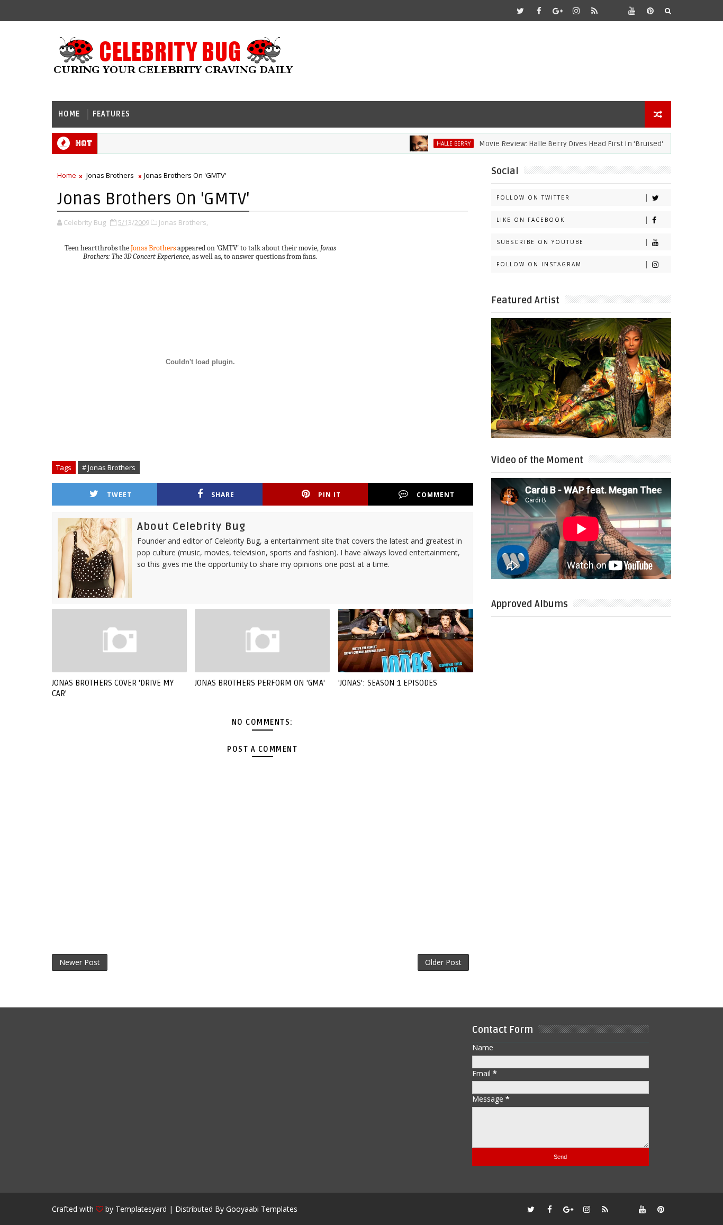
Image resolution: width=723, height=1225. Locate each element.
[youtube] (631, 11)
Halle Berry (435, 143)
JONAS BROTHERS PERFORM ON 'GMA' (260, 683)
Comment (436, 494)
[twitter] (520, 11)
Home (69, 114)
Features (111, 114)
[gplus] (557, 11)
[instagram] (576, 11)
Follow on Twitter (533, 197)
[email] (613, 11)
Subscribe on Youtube (540, 242)
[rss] (594, 11)
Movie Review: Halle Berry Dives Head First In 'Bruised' (552, 143)
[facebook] (539, 11)
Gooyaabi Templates (261, 1209)
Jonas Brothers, (183, 222)
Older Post (443, 962)
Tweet (119, 494)
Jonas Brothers (110, 175)
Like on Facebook (530, 219)
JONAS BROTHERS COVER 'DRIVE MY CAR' (113, 688)
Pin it (329, 494)
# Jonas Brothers (108, 467)
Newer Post (79, 962)
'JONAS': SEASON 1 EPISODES (387, 683)
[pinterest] (650, 11)
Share (222, 494)
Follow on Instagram (539, 264)
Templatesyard (141, 1209)
